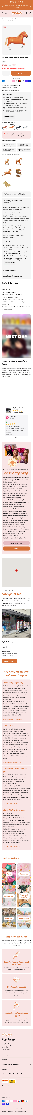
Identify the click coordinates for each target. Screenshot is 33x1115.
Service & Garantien (10, 283)
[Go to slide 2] (16, 437)
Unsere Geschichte (16, 543)
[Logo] (16, 13)
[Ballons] (9, 874)
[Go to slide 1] (15, 437)
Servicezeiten (22, 1021)
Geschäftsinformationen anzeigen (11, 90)
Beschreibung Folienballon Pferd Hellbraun (12, 202)
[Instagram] (11, 2)
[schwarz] (19, 127)
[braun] (5, 127)
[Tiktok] (18, 2)
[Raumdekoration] (9, 896)
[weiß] (26, 127)
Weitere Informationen (9, 271)
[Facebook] (13, 2)
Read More (9, 434)
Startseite (4, 18)
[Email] (20, 2)
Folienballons (15, 18)
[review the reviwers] (7, 422)
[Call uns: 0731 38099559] (16, 6)
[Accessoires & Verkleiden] (24, 896)
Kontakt (16, 548)
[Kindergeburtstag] (24, 918)
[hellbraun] (12, 127)
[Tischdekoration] (24, 874)
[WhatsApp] (22, 2)
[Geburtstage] (9, 918)
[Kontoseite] (6, 13)
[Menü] (2, 13)
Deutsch (4, 1094)
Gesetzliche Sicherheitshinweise (12, 276)
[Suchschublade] (27, 13)
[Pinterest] (15, 2)
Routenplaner (9, 661)
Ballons (9, 18)
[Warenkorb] (30, 13)
